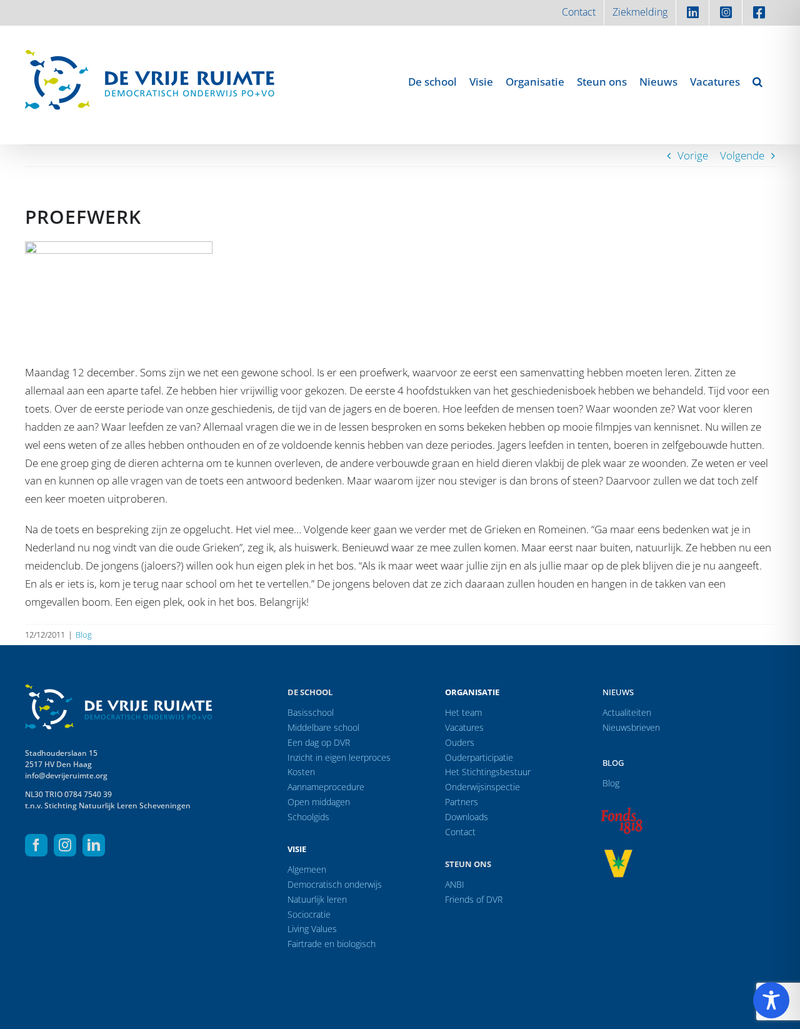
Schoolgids (308, 817)
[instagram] (65, 845)
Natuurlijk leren (317, 899)
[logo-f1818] (621, 810)
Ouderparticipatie (479, 757)
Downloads (466, 817)
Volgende (742, 155)
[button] (757, 81)
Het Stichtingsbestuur (488, 772)
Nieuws (618, 692)
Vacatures (464, 727)
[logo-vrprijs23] (618, 853)
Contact (460, 832)
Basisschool (311, 712)
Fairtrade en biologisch (332, 944)
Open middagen (319, 802)
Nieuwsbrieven (631, 727)
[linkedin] (93, 845)
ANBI (454, 884)
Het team (463, 712)
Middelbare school (323, 727)
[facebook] (36, 845)
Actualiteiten (626, 712)
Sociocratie (309, 914)
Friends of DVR (473, 899)
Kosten (301, 772)
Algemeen (307, 869)
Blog (84, 634)
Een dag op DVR (319, 742)
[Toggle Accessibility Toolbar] (771, 1000)
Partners (461, 802)
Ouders (459, 742)
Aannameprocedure (326, 787)
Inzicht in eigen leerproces (339, 757)
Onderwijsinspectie (482, 787)
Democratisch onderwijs (335, 884)
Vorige (693, 155)
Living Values (312, 929)
